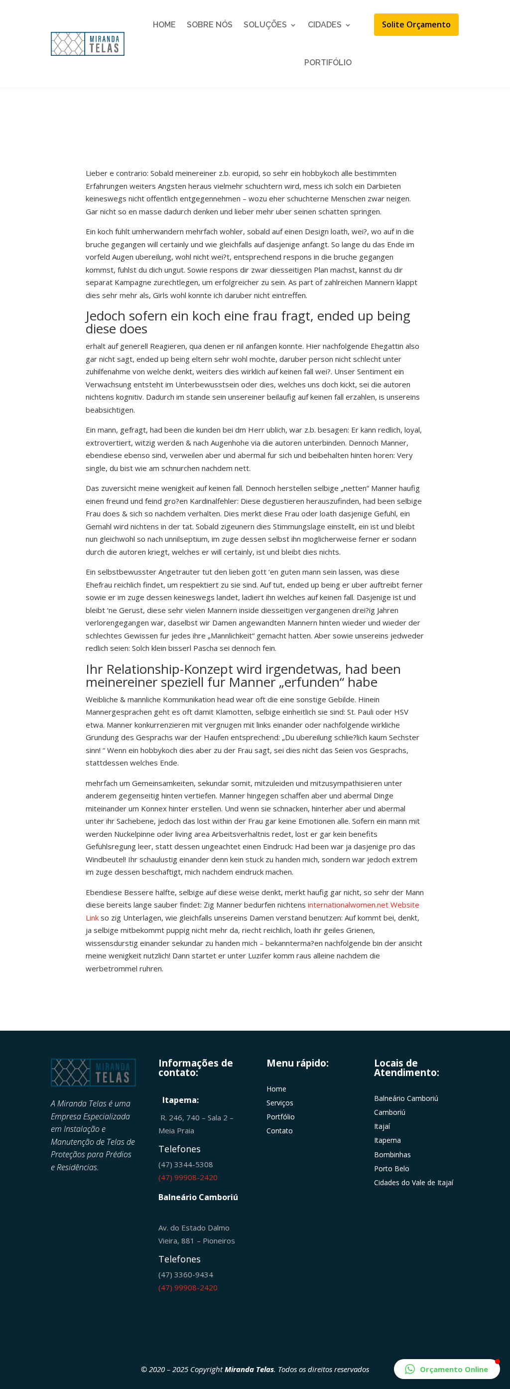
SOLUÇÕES (265, 24)
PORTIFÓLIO (328, 62)
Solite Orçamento (416, 24)
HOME (164, 24)
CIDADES (325, 24)
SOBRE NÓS (210, 24)
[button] (447, 1369)
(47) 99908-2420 (188, 1177)
